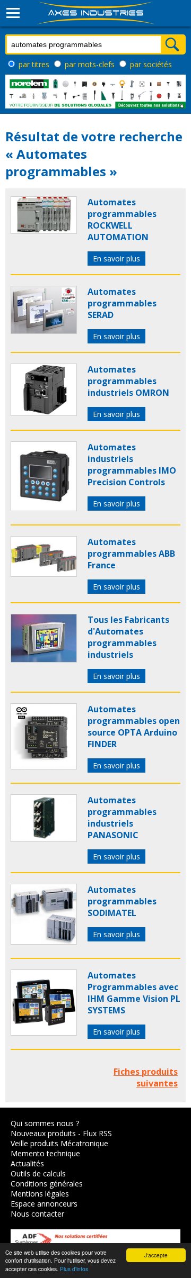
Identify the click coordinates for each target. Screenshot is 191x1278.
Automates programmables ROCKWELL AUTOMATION (122, 219)
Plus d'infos (74, 1269)
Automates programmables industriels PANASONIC (122, 817)
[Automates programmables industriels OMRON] (44, 413)
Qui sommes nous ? (45, 1123)
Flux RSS (97, 1133)
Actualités (27, 1163)
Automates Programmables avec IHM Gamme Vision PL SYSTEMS (134, 992)
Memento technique (45, 1153)
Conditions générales (47, 1184)
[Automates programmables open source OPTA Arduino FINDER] (44, 766)
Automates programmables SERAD (122, 303)
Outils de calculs (38, 1173)
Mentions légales (40, 1194)
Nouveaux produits (43, 1133)
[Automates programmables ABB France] (44, 573)
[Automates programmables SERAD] (44, 331)
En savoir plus (116, 258)
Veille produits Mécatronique (59, 1143)
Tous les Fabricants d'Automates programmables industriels (128, 637)
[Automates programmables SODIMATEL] (44, 941)
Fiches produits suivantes (146, 1077)
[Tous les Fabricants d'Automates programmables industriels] (44, 659)
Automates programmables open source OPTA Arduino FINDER (134, 726)
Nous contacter (37, 1214)
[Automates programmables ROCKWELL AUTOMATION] (44, 231)
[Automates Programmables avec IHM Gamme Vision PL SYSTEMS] (44, 1032)
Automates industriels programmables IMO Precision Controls (132, 464)
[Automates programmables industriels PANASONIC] (44, 839)
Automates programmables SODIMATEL (122, 901)
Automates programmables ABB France (131, 553)
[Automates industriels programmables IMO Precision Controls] (44, 508)
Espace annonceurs (44, 1204)
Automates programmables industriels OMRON (128, 381)
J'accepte (156, 1255)
